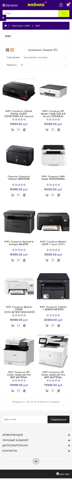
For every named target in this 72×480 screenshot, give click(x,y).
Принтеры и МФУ (21, 25)
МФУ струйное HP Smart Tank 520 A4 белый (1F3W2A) (53, 113)
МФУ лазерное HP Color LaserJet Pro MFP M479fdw (53, 374)
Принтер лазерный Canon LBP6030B (19, 178)
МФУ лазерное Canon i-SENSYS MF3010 (53, 308)
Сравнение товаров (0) (43, 50)
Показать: (12, 64)
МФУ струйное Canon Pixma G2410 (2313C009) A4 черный (18, 113)
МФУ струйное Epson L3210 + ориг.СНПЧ (53, 243)
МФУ (37, 25)
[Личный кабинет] (62, 5)
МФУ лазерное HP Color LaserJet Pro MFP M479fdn (19, 374)
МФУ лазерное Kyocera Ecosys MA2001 (18, 243)
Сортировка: (13, 57)
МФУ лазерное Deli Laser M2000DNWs (53, 178)
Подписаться (58, 419)
